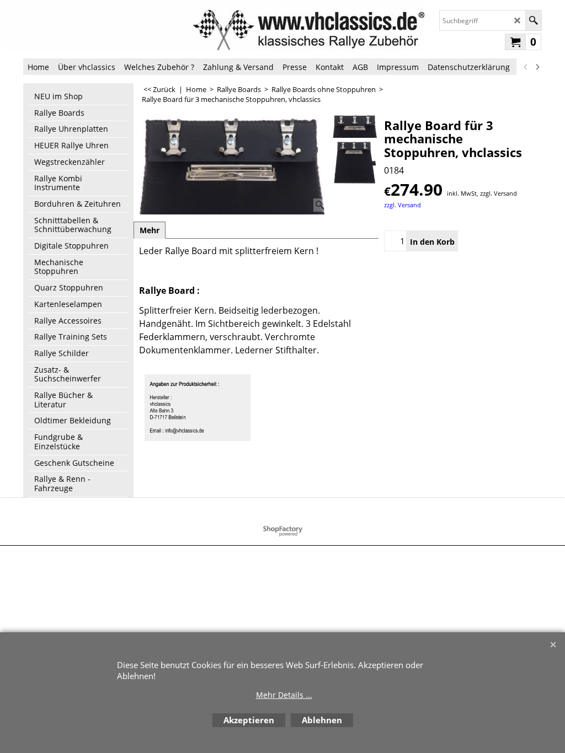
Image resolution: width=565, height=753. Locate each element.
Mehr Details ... (284, 695)
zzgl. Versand (402, 205)
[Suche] (533, 20)
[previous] (526, 67)
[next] (537, 67)
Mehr (149, 230)
